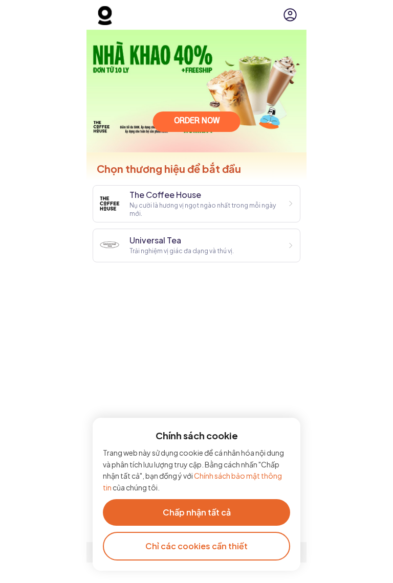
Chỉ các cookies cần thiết (196, 546)
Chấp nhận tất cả (197, 512)
